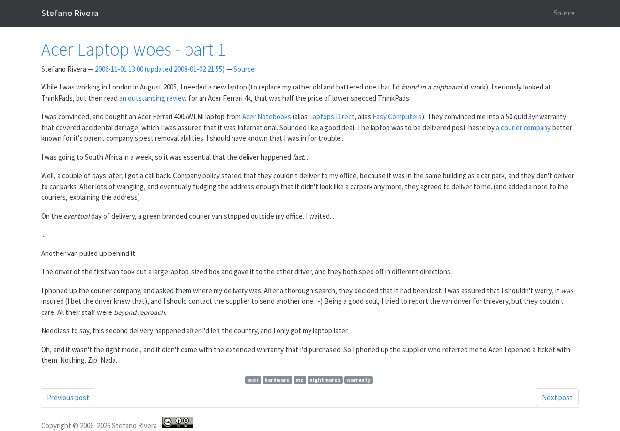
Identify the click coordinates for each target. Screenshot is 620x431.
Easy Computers (397, 116)
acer (253, 379)
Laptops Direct (332, 116)
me (299, 379)
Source (564, 12)
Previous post (68, 397)
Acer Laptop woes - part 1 (133, 49)
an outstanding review (153, 98)
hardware (277, 379)
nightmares (325, 379)
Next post (557, 397)
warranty (358, 379)
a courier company (523, 127)
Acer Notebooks (266, 116)
